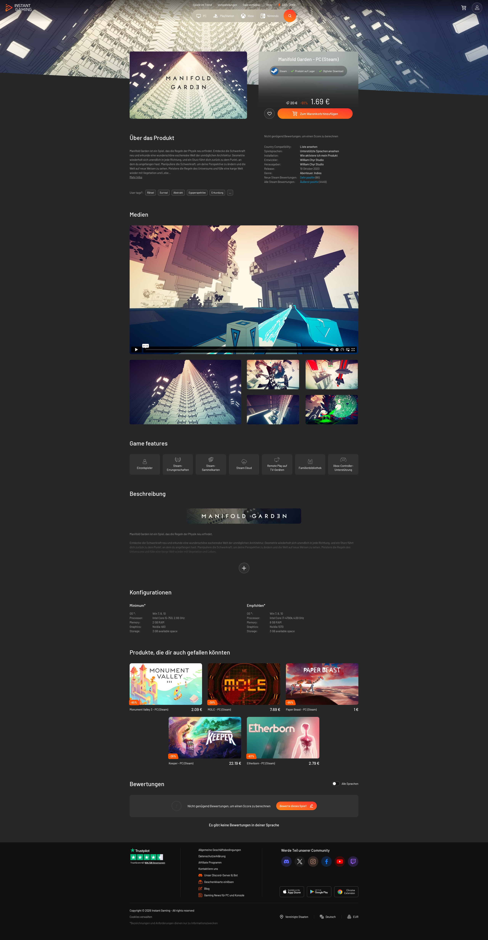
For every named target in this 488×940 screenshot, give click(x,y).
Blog (269, 4)
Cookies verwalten (141, 916)
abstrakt (178, 192)
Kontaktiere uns (208, 868)
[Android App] (319, 891)
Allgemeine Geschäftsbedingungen (219, 850)
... (230, 192)
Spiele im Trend (202, 4)
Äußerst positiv (309, 181)
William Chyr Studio (312, 160)
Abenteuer (306, 173)
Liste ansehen (308, 146)
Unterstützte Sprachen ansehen (319, 151)
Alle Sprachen (350, 783)
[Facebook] (326, 861)
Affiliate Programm (210, 862)
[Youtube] (340, 861)
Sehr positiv (307, 177)
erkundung (217, 192)
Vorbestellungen (227, 4)
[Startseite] (18, 8)
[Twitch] (353, 861)
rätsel (150, 192)
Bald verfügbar (252, 4)
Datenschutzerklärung (212, 856)
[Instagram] (313, 861)
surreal (164, 192)
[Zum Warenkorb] (463, 7)
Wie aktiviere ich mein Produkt (319, 155)
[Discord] (286, 861)
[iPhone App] (292, 891)
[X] (300, 861)
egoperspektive (197, 192)
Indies (317, 173)
